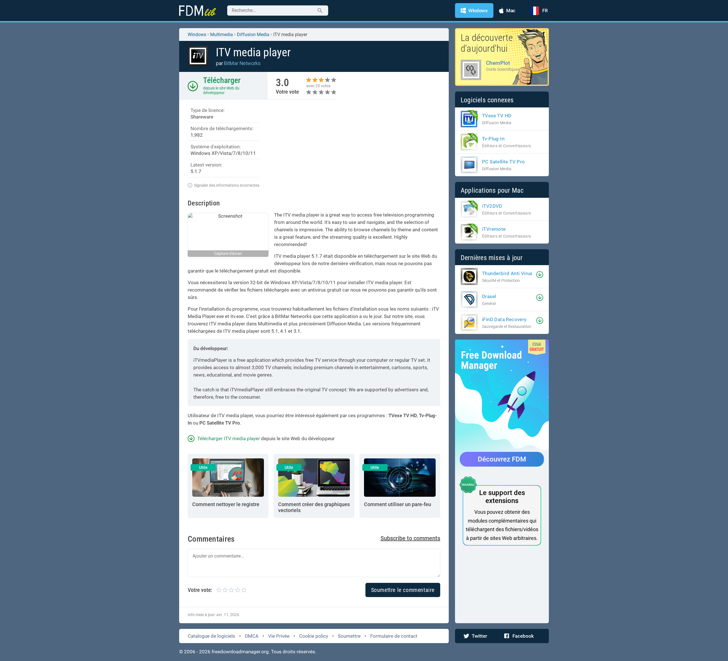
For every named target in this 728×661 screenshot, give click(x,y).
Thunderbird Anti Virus (507, 273)
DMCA (251, 636)
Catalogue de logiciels (211, 636)
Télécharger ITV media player (228, 438)
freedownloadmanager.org (240, 651)
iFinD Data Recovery (504, 319)
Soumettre (349, 636)
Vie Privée (278, 636)
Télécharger (222, 80)
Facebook (523, 636)
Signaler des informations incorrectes (226, 185)
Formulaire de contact (393, 636)
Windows (197, 34)
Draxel (489, 296)
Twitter (479, 636)
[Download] (539, 274)
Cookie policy (313, 636)
